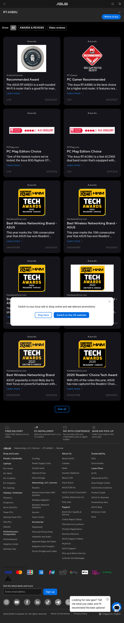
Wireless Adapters (40, 500)
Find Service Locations (73, 524)
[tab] (13, 27)
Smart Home (38, 517)
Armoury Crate (98, 512)
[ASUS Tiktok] (48, 602)
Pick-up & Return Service (74, 553)
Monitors (7, 498)
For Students (9, 483)
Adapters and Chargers (43, 546)
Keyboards (37, 527)
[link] (62, 4)
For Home (8, 468)
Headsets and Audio (41, 536)
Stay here (43, 315)
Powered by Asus (99, 502)
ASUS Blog (96, 507)
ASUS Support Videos (72, 539)
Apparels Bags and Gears (44, 541)
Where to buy (111, 16)
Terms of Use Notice (60, 614)
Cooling (36, 458)
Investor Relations (70, 473)
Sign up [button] (50, 591)
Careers (66, 463)
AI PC (94, 473)
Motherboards (10, 539)
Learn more (13, 93)
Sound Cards (38, 468)
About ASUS (68, 458)
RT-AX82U (10, 12)
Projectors (8, 502)
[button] (4, 3)
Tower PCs (8, 512)
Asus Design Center (100, 483)
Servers (35, 512)
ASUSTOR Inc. (69, 487)
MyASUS (66, 543)
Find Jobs (66, 502)
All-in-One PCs (10, 507)
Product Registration (72, 529)
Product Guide (98, 492)
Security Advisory (70, 534)
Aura (93, 517)
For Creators (9, 478)
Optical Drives (39, 473)
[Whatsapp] (68, 602)
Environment (97, 463)
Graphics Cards (10, 544)
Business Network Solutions (40, 506)
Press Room (67, 483)
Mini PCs (7, 522)
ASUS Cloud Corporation (74, 492)
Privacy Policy (80, 614)
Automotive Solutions (101, 488)
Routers (36, 488)
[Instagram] (6, 602)
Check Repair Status (72, 519)
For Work (7, 473)
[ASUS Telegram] (58, 602)
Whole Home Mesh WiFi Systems (43, 494)
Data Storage (38, 478)
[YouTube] (17, 602)
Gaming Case (9, 549)
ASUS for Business (100, 497)
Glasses (6, 527)
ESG (93, 458)
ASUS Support (69, 548)
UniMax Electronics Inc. (73, 497)
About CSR (67, 478)
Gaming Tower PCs (12, 517)
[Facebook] (27, 602)
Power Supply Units (41, 463)
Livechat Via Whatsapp (73, 558)
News (64, 468)
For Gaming (8, 488)
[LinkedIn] (37, 602)
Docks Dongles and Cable (44, 551)
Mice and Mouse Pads (42, 532)
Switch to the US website (71, 315)
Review (59, 448)
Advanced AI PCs (99, 478)
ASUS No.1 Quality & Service (71, 513)
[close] (109, 301)
